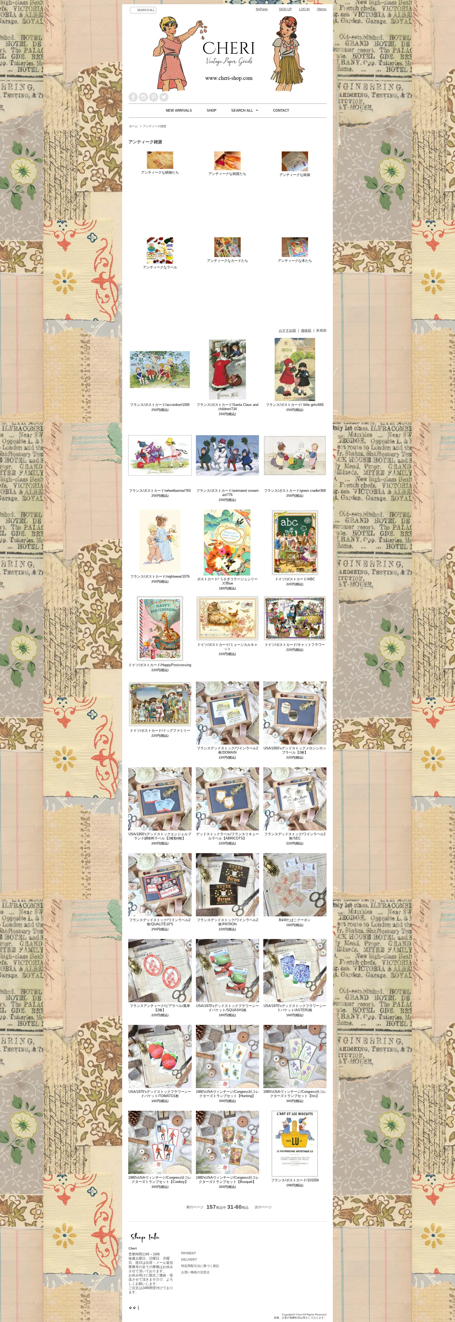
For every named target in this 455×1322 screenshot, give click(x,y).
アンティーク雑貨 (154, 126)
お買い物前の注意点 (195, 1272)
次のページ (263, 1207)
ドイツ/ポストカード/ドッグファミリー (160, 731)
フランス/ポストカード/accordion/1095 (160, 405)
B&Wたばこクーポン (295, 920)
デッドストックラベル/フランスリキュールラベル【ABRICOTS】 (227, 836)
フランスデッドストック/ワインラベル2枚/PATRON (227, 922)
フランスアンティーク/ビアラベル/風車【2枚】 (160, 1008)
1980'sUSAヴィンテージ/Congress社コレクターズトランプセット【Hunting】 (227, 1094)
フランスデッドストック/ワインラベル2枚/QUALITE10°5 (159, 922)
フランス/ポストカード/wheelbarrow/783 (160, 491)
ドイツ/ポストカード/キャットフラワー (295, 645)
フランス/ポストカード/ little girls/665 (295, 405)
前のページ (195, 1207)
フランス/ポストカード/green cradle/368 (295, 491)
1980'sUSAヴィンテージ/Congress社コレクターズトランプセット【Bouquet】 (227, 1180)
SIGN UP (285, 9)
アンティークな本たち (295, 261)
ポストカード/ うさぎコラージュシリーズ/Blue (227, 581)
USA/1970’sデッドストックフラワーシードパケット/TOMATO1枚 (159, 1094)
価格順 (306, 330)
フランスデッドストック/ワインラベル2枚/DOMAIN (227, 750)
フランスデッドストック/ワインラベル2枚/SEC (294, 836)
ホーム (133, 126)
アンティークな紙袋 (294, 175)
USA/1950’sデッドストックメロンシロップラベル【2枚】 (295, 750)
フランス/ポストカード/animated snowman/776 (227, 493)
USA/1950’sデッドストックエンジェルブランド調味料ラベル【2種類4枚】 (159, 836)
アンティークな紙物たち (160, 172)
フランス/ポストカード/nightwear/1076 (160, 576)
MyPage (262, 9)
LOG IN (304, 9)
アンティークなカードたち (227, 261)
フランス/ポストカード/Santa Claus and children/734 (227, 407)
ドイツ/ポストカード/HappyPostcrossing (159, 665)
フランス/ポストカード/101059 (295, 1180)
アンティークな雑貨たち (227, 174)
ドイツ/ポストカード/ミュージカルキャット (227, 647)
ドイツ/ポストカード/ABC (295, 579)
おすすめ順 (287, 330)
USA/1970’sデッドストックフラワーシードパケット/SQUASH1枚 (227, 1008)
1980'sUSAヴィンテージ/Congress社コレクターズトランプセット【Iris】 (295, 1094)
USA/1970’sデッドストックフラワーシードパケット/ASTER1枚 (295, 1008)
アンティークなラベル (160, 267)
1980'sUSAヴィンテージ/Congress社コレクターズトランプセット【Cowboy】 (159, 1180)
